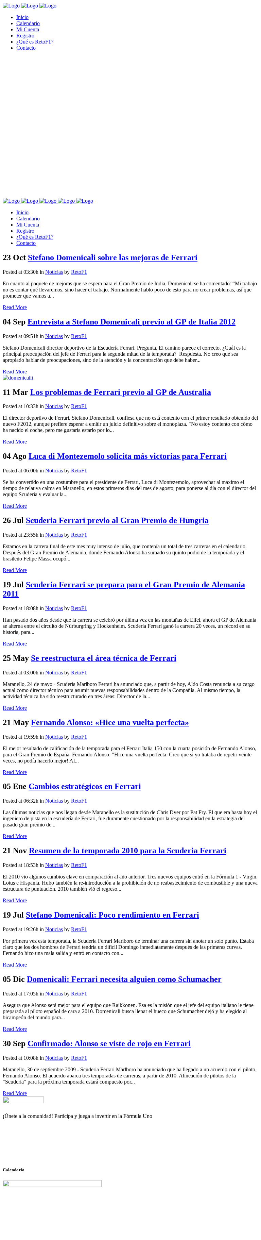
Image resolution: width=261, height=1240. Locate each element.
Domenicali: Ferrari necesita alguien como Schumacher (124, 979)
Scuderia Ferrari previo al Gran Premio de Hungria (117, 520)
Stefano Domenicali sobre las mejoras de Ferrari (112, 257)
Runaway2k (35, 1149)
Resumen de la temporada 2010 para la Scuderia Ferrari (127, 850)
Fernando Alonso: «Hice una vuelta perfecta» (110, 722)
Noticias (54, 272)
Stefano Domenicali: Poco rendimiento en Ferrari (112, 914)
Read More (15, 307)
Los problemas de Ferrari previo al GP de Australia (120, 392)
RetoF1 (79, 272)
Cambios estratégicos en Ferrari (85, 786)
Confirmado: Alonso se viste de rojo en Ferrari (109, 1043)
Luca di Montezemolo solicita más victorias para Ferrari (128, 456)
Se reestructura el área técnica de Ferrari (103, 658)
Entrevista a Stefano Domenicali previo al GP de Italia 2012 (132, 321)
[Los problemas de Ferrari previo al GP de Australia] (18, 378)
